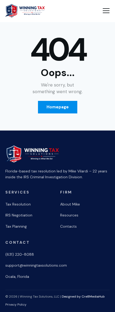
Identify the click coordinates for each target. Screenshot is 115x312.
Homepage (58, 107)
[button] (106, 10)
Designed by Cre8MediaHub (83, 296)
